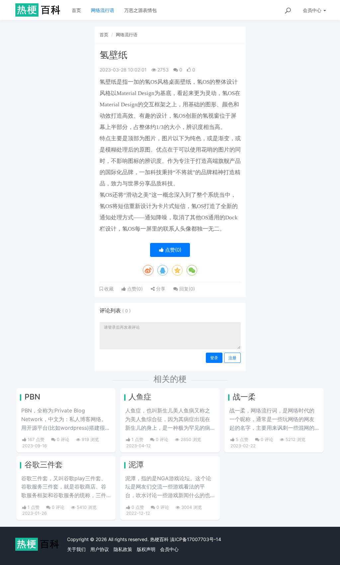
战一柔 (244, 396)
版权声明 (146, 549)
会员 (312, 10)
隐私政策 (123, 549)
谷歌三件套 (44, 464)
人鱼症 (139, 396)
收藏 (108, 288)
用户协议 (99, 549)
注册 (232, 357)
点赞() (172, 250)
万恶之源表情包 (140, 10)
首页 (76, 10)
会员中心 (169, 549)
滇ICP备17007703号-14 (195, 539)
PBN (32, 396)
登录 (214, 357)
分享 (160, 288)
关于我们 (76, 549)
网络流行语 (102, 10)
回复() (186, 288)
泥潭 (136, 464)
